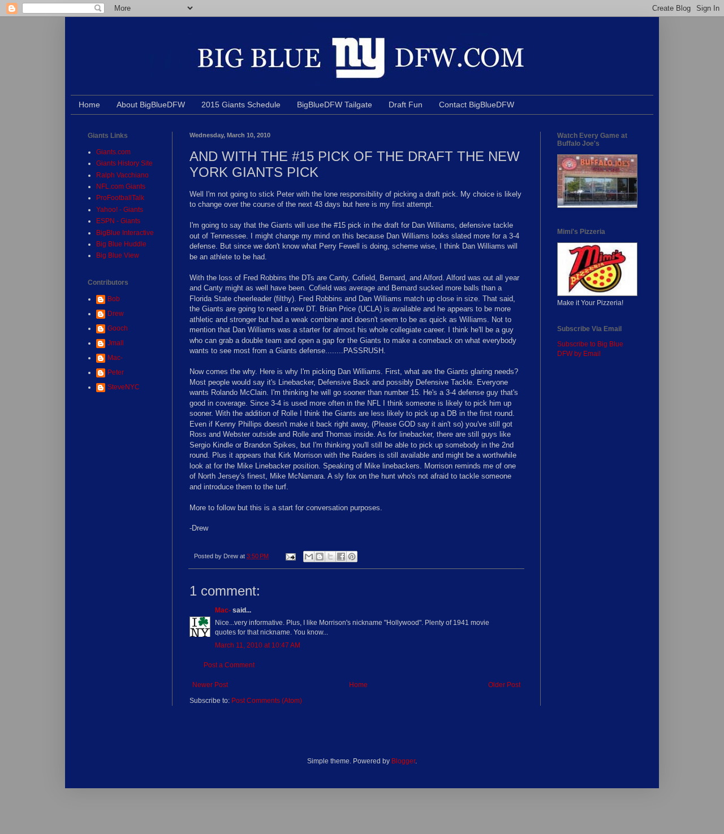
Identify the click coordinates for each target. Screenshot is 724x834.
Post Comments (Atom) (266, 701)
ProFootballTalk (120, 198)
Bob (113, 299)
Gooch (117, 328)
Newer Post (210, 685)
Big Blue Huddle (121, 244)
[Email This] (308, 556)
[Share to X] (330, 556)
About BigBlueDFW (151, 104)
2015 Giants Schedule (241, 104)
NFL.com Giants (120, 186)
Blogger (403, 761)
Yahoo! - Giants (119, 210)
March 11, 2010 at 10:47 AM (257, 645)
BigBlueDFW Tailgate (334, 104)
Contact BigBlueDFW (476, 104)
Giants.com (113, 152)
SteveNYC (123, 387)
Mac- (223, 610)
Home (89, 104)
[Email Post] (290, 556)
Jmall (115, 343)
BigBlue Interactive (125, 233)
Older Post (504, 685)
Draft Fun (406, 104)
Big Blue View (117, 255)
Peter (115, 372)
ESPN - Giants (118, 221)
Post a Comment (229, 665)
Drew (115, 314)
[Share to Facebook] (341, 556)
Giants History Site (124, 163)
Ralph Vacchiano (122, 175)
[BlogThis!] (319, 556)
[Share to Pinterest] (351, 556)
